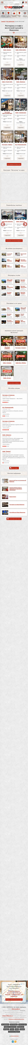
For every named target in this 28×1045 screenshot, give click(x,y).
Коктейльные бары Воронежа (17, 512)
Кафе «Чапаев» (7, 363)
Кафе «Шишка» (20, 221)
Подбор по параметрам (10, 1027)
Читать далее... (6, 400)
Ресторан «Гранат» (20, 348)
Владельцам (21, 1027)
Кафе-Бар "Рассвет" (23, 293)
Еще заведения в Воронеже (14, 164)
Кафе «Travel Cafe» (7, 81)
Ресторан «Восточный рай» (7, 112)
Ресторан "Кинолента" (10, 321)
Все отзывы (15, 468)
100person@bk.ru (15, 1009)
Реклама (22, 1029)
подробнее (7, 64)
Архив (16, 1029)
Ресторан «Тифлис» (7, 347)
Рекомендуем (13, 1024)
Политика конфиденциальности (16, 1019)
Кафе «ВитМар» (9, 260)
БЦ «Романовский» (20, 144)
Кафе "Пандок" (6, 451)
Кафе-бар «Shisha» (21, 363)
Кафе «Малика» (20, 81)
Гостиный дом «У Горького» (9, 255)
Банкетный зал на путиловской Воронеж (17, 481)
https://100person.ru (7, 1015)
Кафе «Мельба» (23, 321)
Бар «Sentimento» (10, 286)
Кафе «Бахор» (7, 50)
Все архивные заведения (14, 383)
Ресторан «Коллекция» (24, 260)
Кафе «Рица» (8, 308)
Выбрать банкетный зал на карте (14, 999)
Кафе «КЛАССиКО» (21, 50)
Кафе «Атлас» (7, 378)
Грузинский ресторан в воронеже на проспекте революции (15, 489)
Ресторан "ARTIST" (9, 293)
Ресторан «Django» (23, 280)
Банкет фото (12, 496)
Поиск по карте (22, 1024)
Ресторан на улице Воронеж (16, 504)
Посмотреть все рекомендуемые (14, 240)
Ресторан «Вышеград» (24, 286)
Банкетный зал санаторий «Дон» (23, 255)
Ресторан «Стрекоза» (8, 395)
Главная (3, 21)
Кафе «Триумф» (23, 266)
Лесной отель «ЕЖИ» (22, 315)
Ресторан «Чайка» (7, 144)
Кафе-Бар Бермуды (7, 221)
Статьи (12, 1029)
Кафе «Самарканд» (20, 112)
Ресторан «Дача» (9, 314)
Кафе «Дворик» (9, 266)
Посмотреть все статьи (14, 518)
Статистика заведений (14, 1031)
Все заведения (10, 21)
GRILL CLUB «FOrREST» (9, 280)
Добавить (6, 1029)
